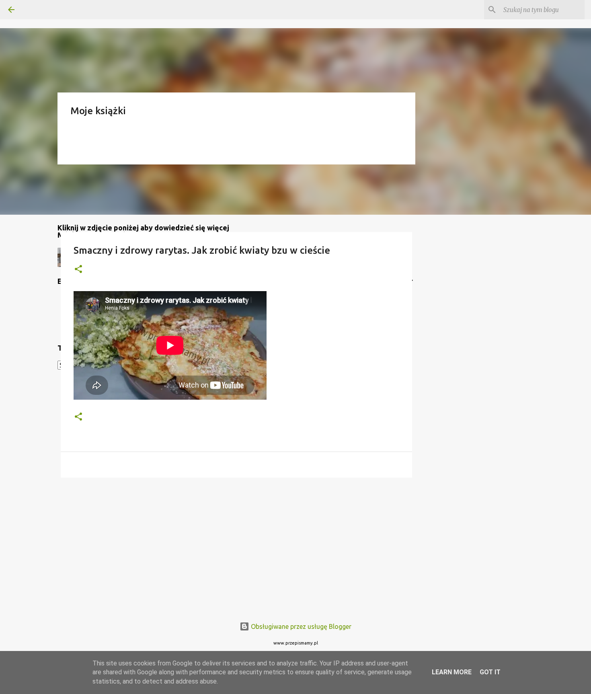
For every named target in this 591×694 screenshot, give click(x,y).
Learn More (452, 672)
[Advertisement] (236, 546)
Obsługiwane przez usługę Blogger (300, 626)
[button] (78, 269)
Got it (490, 672)
